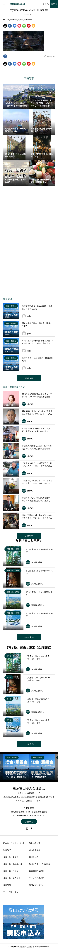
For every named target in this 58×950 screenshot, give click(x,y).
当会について (34, 843)
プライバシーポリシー (12, 891)
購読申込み (33, 857)
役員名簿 (7, 849)
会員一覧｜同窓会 (10, 870)
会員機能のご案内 (36, 870)
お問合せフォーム (36, 884)
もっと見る (29, 637)
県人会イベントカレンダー (14, 843)
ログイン (46, 4)
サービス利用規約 (36, 877)
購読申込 (54, 4)
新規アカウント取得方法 (39, 863)
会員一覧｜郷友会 (10, 857)
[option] (16, 767)
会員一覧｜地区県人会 (12, 863)
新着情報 (29, 378)
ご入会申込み (34, 849)
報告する (51, 56)
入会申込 (29, 821)
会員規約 (7, 884)
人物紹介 (29, 535)
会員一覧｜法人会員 (11, 877)
